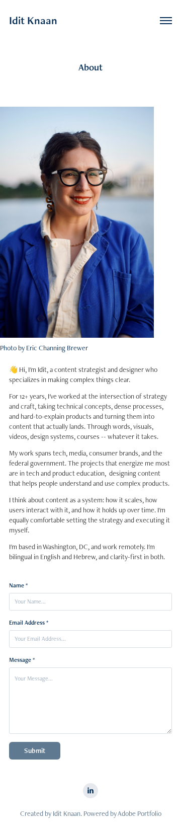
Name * (18, 585)
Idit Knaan (33, 20)
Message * (22, 660)
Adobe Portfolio (139, 813)
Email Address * (28, 623)
